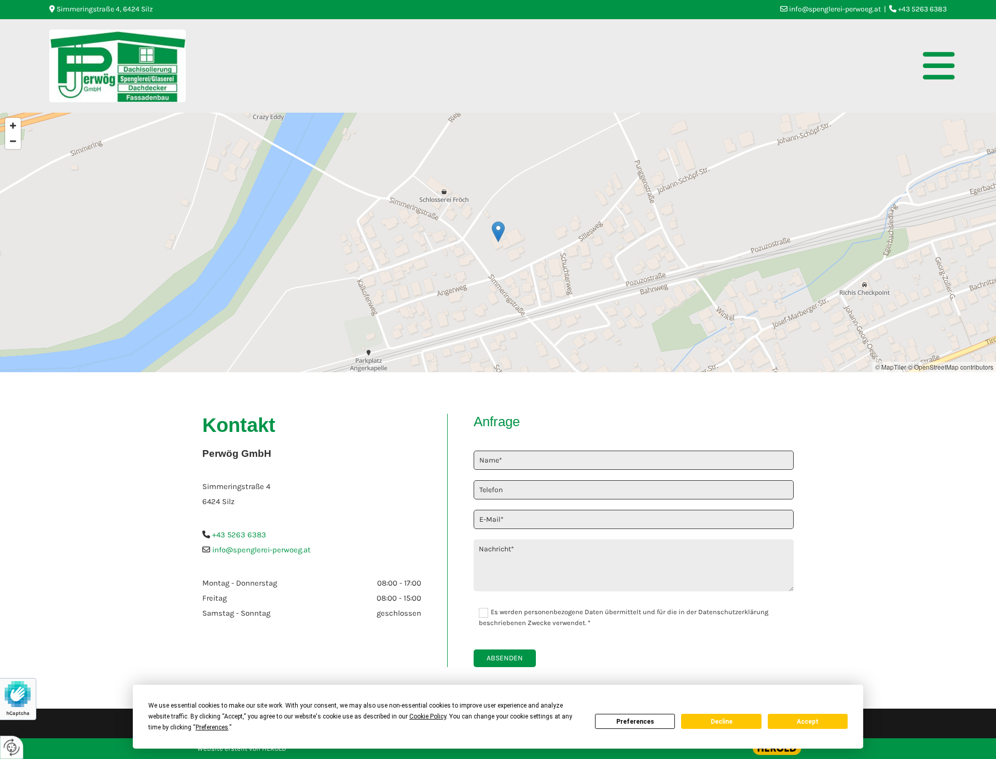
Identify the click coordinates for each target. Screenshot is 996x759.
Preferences (635, 721)
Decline (721, 721)
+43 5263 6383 (239, 534)
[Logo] (117, 66)
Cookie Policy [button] (427, 716)
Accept (808, 721)
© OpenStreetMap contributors (950, 366)
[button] (574, 66)
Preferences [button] (212, 727)
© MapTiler (890, 366)
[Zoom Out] (13, 141)
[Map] (498, 242)
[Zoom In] (13, 125)
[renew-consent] (11, 747)
